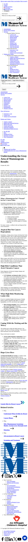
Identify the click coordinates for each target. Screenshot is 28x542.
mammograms (13, 173)
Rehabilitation (7, 107)
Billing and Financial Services (11, 123)
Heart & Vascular (8, 98)
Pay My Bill (7, 131)
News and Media (11, 481)
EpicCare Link (10, 513)
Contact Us (6, 535)
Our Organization (11, 485)
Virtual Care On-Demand (10, 116)
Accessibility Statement (9, 531)
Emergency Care (8, 113)
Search (4, 89)
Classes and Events (8, 126)
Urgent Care (7, 115)
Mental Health (7, 100)
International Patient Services (11, 128)
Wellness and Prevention (13, 482)
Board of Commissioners (13, 489)
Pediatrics (6, 104)
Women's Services (8, 108)
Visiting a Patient (8, 121)
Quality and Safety (11, 492)
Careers (5, 5)
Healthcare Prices (8, 6)
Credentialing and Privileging (14, 512)
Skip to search (23, 1)
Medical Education (11, 508)
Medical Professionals (12, 506)
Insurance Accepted (8, 135)
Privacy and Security (9, 532)
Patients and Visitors (9, 54)
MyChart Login (9, 9)
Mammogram (9, 382)
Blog (5, 132)
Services (6, 32)
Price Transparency (8, 137)
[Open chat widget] (24, 537)
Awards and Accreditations (13, 487)
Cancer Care (7, 97)
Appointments (7, 29)
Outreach (9, 498)
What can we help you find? (9, 15)
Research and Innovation (13, 510)
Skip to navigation (15, 1)
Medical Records (8, 124)
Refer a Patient (10, 509)
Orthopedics (7, 103)
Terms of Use (7, 533)
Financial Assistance (9, 127)
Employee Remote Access (13, 502)
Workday (9, 503)
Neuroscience (7, 101)
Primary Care (7, 105)
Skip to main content (6, 1)
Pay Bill (6, 4)
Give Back (7, 8)
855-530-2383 (23, 380)
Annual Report (10, 488)
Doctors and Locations (9, 30)
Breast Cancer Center (12, 371)
